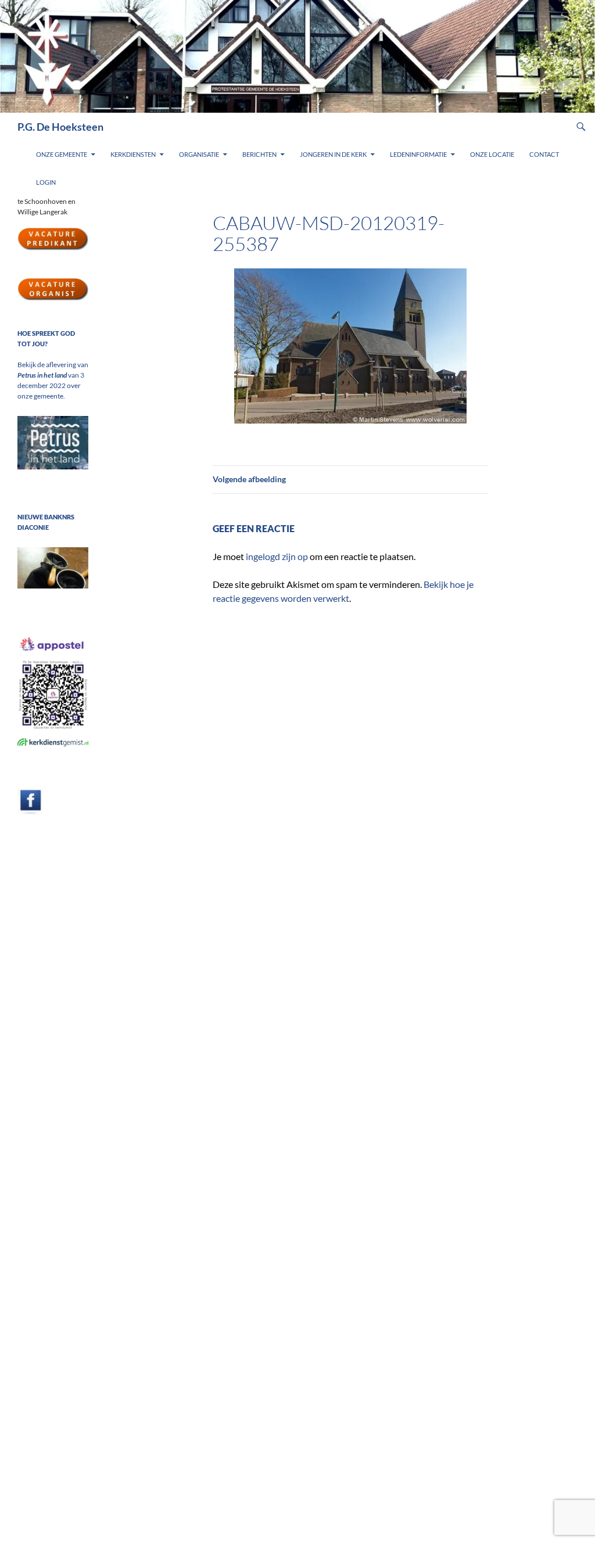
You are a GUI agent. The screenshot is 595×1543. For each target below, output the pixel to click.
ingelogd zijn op (277, 556)
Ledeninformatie (418, 154)
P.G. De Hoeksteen (60, 126)
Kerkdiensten (133, 154)
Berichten (259, 154)
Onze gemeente (61, 154)
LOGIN (46, 182)
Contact (544, 154)
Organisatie (199, 154)
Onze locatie (492, 154)
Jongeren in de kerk (333, 154)
